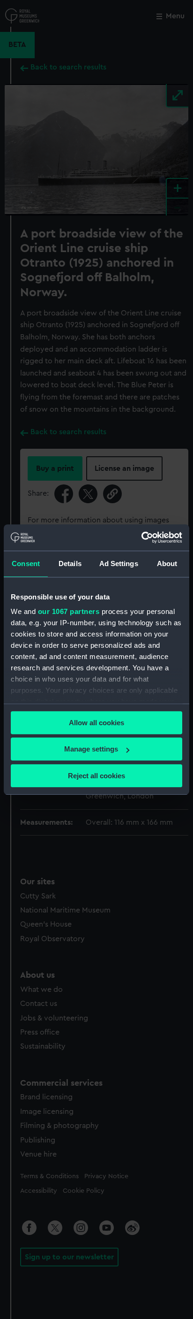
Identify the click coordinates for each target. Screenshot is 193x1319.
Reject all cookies (96, 776)
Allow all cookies (96, 723)
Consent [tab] (26, 563)
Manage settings (91, 749)
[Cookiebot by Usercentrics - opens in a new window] (141, 537)
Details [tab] (70, 563)
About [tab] (167, 563)
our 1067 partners (69, 611)
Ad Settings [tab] (118, 563)
